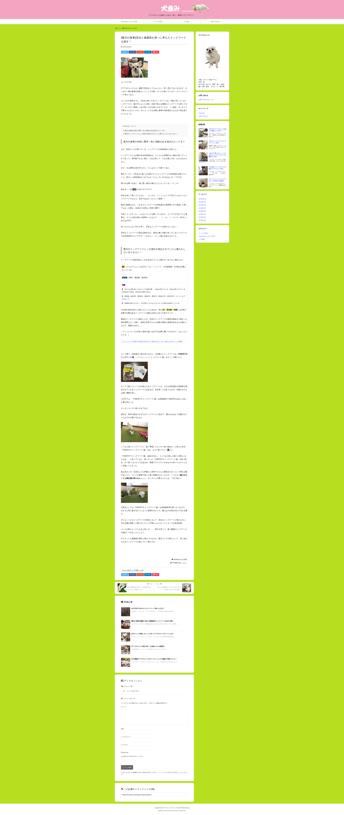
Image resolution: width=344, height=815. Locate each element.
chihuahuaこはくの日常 (180, 559)
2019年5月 (202, 202)
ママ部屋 (202, 239)
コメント (123, 706)
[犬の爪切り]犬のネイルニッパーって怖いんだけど (147, 608)
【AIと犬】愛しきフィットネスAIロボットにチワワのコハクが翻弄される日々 (217, 154)
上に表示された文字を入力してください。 (133, 756)
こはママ (184, 563)
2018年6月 (202, 217)
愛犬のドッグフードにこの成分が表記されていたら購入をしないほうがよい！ (150, 134)
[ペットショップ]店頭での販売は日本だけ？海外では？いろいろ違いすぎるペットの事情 (152, 341)
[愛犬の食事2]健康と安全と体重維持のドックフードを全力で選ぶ (152, 621)
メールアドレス (126, 736)
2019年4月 (202, 205)
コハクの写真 (203, 233)
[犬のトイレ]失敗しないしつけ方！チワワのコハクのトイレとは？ (152, 634)
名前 (122, 729)
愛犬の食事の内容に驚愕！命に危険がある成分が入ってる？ (144, 130)
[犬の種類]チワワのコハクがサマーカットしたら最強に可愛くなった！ (154, 659)
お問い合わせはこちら (206, 99)
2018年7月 (202, 214)
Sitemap (201, 113)
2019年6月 (202, 199)
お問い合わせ (203, 116)
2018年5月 (202, 220)
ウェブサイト (124, 744)
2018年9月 (202, 208)
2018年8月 (202, 211)
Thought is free (181, 810)
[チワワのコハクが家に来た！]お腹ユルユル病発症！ (148, 646)
